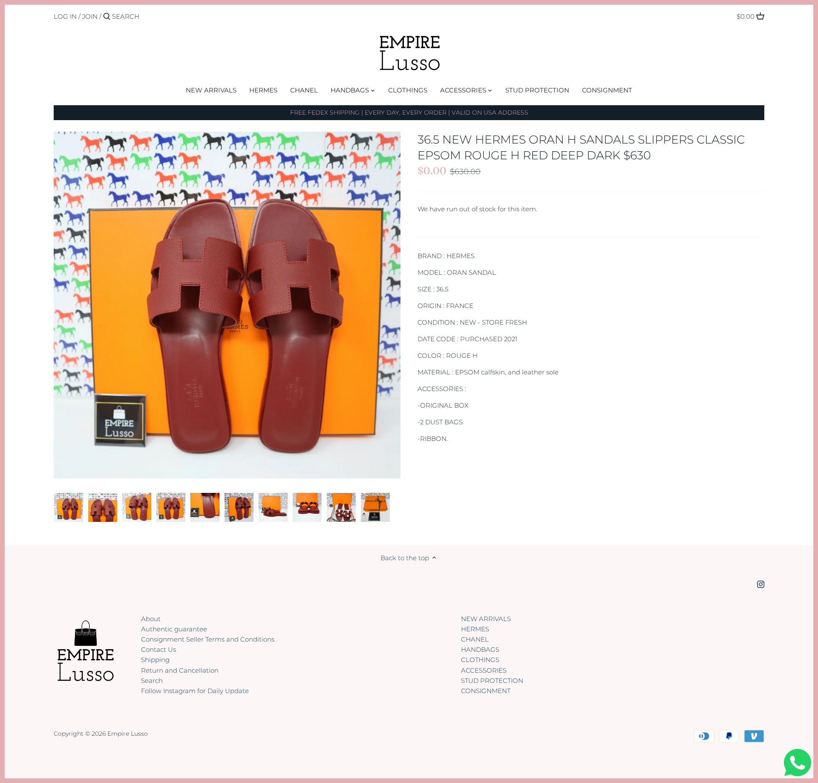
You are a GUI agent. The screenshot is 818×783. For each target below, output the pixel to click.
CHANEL (475, 639)
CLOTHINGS (480, 660)
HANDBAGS (480, 649)
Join (90, 16)
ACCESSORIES (484, 670)
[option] (69, 507)
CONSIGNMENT (485, 691)
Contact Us (158, 649)
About (151, 619)
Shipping (155, 660)
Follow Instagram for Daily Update (195, 691)
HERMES (475, 629)
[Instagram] (760, 583)
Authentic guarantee (174, 629)
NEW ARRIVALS (486, 619)
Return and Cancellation (180, 670)
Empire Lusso (127, 733)
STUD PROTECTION (492, 680)
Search (152, 680)
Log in (65, 16)
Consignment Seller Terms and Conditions (207, 639)
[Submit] (106, 17)
